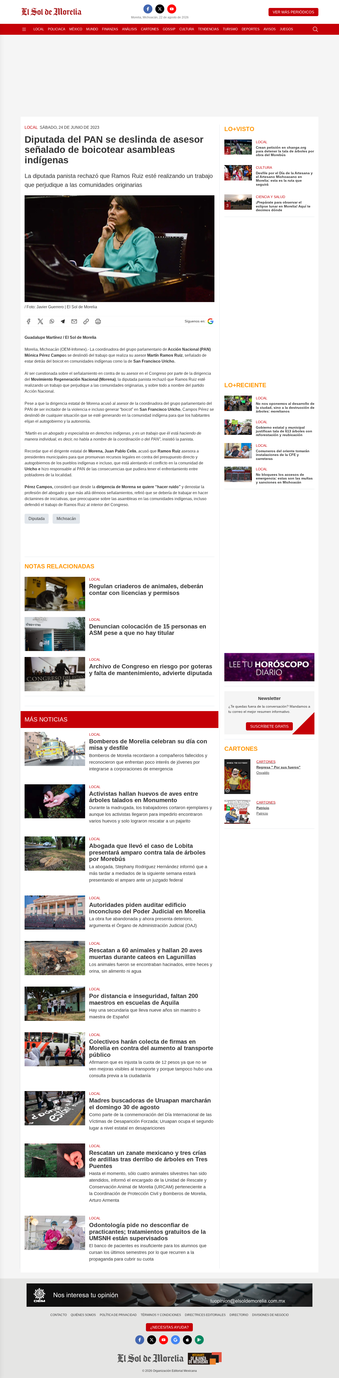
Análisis (129, 29)
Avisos (270, 29)
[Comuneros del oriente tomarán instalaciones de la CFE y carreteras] (238, 452)
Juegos (286, 29)
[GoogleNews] (175, 1339)
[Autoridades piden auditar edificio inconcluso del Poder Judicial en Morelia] (55, 915)
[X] (159, 8)
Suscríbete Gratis (269, 726)
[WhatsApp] (51, 321)
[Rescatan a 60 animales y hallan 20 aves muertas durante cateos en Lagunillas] (55, 961)
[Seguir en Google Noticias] (210, 321)
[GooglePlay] (199, 1339)
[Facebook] (147, 8)
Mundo (92, 29)
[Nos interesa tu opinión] (169, 1295)
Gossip (169, 29)
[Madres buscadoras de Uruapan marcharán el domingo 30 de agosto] (55, 1114)
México (75, 29)
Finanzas (110, 29)
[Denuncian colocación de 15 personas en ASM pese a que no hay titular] (55, 634)
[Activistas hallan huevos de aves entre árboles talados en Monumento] (55, 807)
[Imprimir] (98, 321)
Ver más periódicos (293, 12)
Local (39, 29)
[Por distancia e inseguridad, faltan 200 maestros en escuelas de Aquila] (55, 1006)
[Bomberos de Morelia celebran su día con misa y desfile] (55, 755)
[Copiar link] (86, 321)
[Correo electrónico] (74, 321)
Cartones (150, 29)
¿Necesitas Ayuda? (169, 1327)
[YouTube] (171, 8)
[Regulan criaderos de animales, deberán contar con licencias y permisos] (55, 594)
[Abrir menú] (24, 29)
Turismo (230, 29)
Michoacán (66, 519)
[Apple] (187, 1339)
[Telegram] (62, 321)
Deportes (251, 29)
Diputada (37, 519)
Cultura (186, 29)
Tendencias (208, 29)
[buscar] (315, 29)
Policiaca (56, 29)
